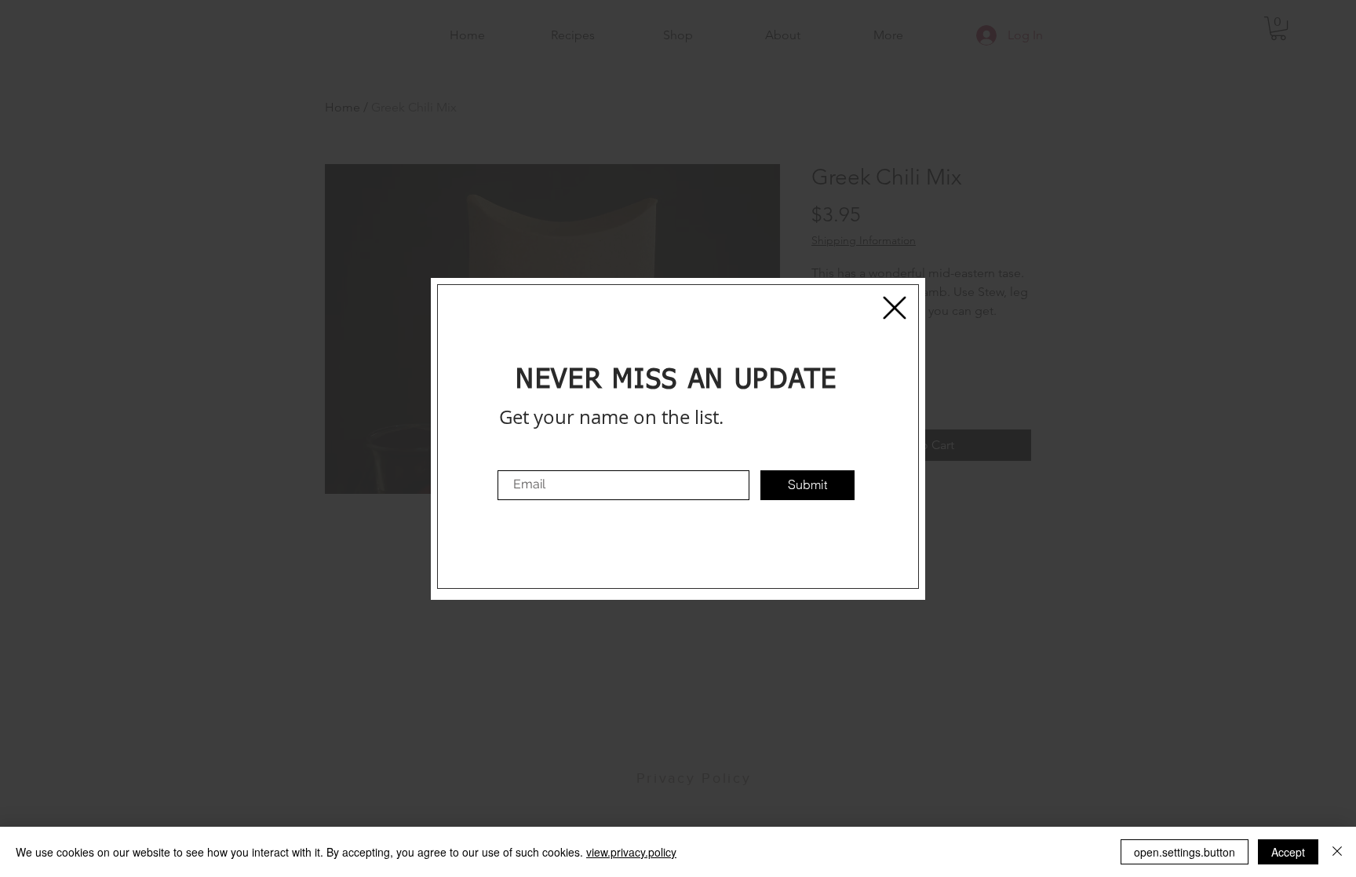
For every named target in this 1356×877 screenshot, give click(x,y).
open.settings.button (1184, 852)
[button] (894, 308)
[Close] (1337, 851)
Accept (1288, 852)
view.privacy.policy (631, 852)
